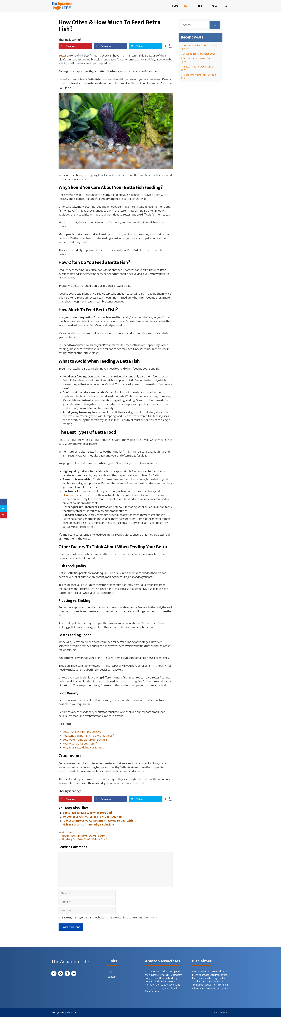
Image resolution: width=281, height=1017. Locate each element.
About (215, 6)
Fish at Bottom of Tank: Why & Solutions (88, 824)
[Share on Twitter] (3, 508)
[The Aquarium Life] (61, 6)
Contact (111, 976)
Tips (200, 6)
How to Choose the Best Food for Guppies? (84, 836)
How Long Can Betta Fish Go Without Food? (88, 735)
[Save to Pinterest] (3, 515)
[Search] (215, 25)
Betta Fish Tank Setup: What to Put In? (87, 812)
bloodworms (70, 495)
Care (69, 832)
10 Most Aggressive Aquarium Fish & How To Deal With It (99, 820)
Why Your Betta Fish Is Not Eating (82, 747)
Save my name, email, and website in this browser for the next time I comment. (110, 917)
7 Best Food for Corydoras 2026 (198, 53)
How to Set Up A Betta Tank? (79, 743)
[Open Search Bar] (226, 6)
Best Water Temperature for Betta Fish (85, 739)
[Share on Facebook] (3, 502)
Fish (186, 6)
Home (175, 6)
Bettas (62, 55)
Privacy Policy (220, 1012)
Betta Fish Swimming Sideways (81, 731)
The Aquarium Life (70, 961)
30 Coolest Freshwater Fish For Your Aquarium (92, 816)
